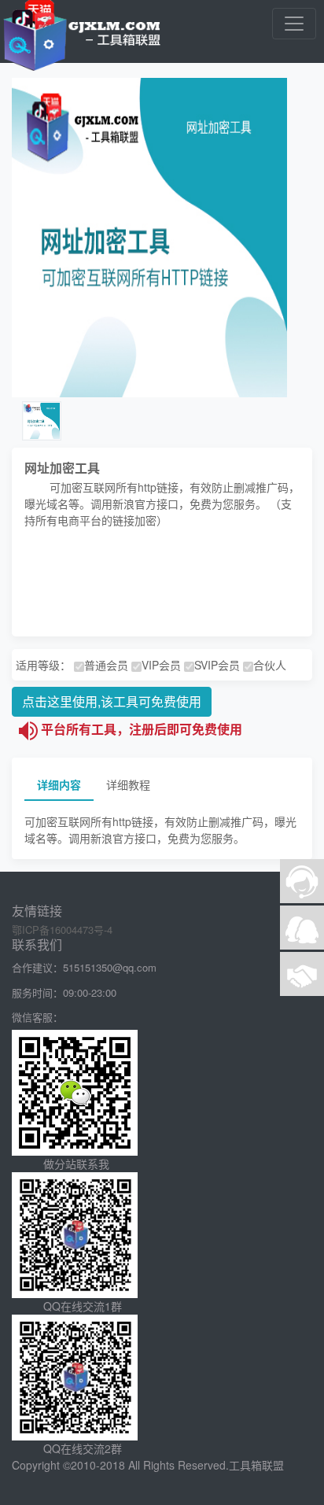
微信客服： (37, 1016)
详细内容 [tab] (59, 784)
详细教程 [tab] (128, 784)
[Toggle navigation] (294, 23)
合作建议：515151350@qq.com (84, 967)
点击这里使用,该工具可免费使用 (111, 701)
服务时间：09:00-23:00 (64, 992)
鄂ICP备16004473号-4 (62, 929)
